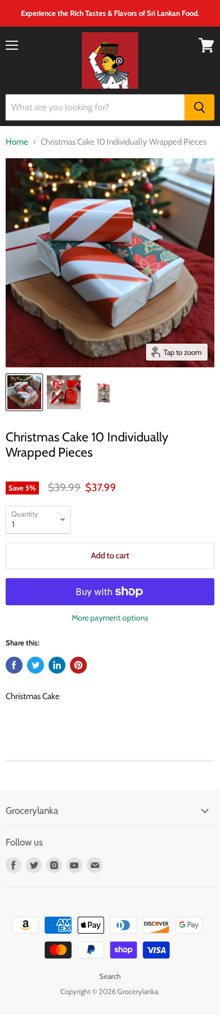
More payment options (110, 617)
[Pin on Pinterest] (78, 665)
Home (17, 142)
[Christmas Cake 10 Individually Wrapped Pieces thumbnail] (24, 392)
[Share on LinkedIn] (57, 665)
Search (110, 976)
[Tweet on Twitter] (35, 665)
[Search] (199, 107)
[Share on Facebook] (14, 665)
